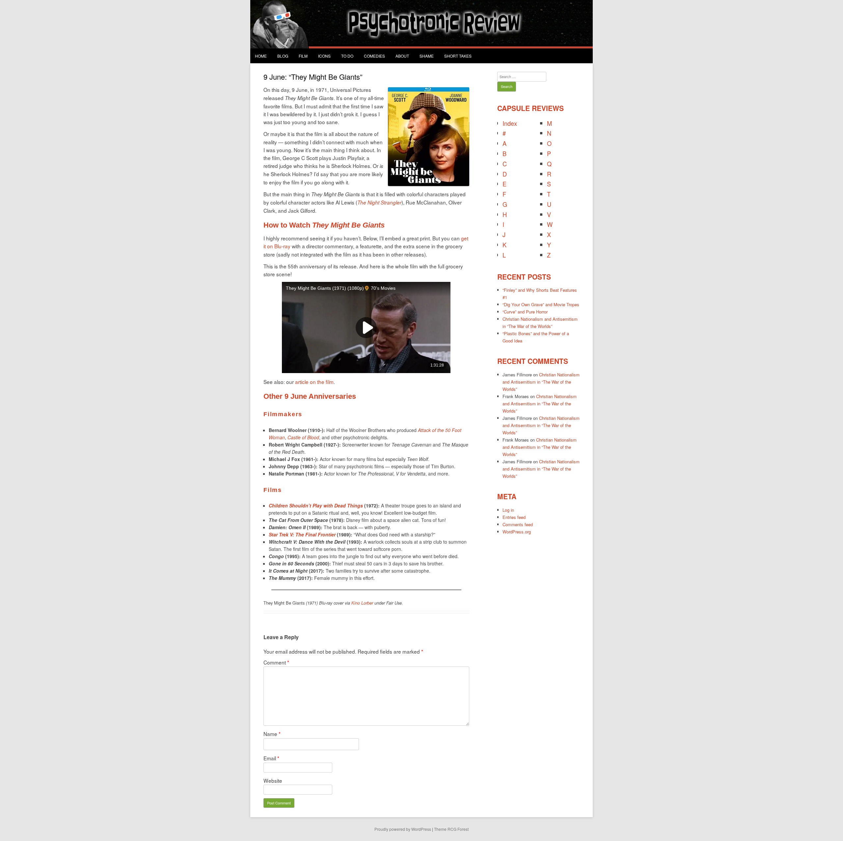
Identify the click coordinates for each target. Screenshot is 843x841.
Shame (427, 56)
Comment (276, 662)
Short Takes (458, 56)
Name (272, 733)
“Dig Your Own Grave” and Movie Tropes (541, 304)
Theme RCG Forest (451, 829)
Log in (508, 510)
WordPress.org (517, 532)
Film (303, 56)
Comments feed (518, 524)
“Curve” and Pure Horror (525, 312)
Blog (282, 56)
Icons (324, 56)
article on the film (314, 381)
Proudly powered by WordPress (402, 829)
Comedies (374, 56)
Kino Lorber (362, 603)
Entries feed (514, 517)
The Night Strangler (379, 202)
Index (510, 123)
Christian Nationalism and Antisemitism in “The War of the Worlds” (541, 381)
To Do (347, 56)
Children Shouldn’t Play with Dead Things (316, 505)
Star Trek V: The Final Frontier (302, 534)
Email (271, 758)
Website (272, 780)
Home (261, 56)
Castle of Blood (303, 437)
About (402, 56)
